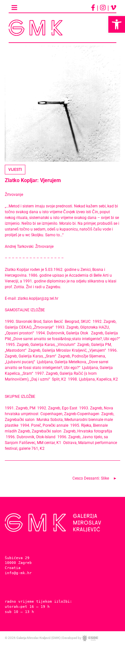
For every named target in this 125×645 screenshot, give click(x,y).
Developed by (72, 638)
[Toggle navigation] (14, 8)
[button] (116, 24)
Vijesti (15, 169)
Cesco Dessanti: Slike (90, 478)
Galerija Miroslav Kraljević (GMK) (38, 638)
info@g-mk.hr (18, 573)
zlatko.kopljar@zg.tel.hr (38, 298)
